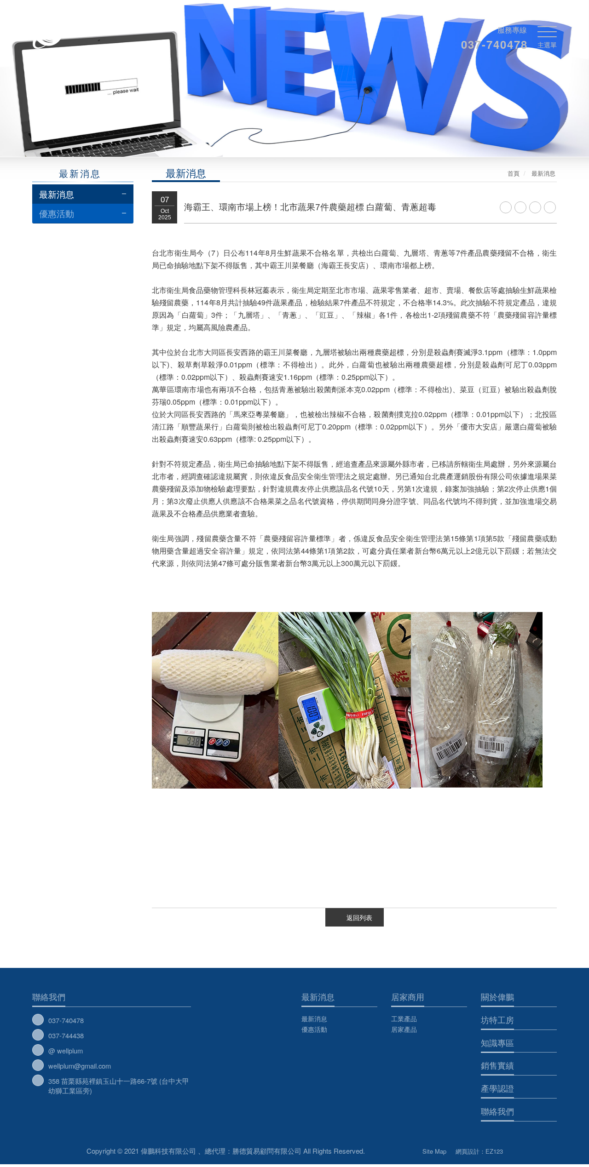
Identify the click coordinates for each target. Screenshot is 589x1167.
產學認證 (497, 1088)
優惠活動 (56, 213)
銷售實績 (497, 1065)
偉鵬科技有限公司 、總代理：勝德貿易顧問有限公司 (120, 32)
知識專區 (497, 1042)
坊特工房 (497, 1019)
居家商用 (407, 996)
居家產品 (404, 1029)
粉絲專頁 (393, 1149)
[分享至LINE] (520, 207)
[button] (61, 85)
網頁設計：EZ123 (479, 1151)
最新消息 (56, 194)
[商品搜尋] (526, 8)
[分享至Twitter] (535, 207)
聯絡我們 (48, 996)
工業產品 (404, 1018)
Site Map (434, 1151)
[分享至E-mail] (550, 207)
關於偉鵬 (497, 996)
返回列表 (359, 917)
